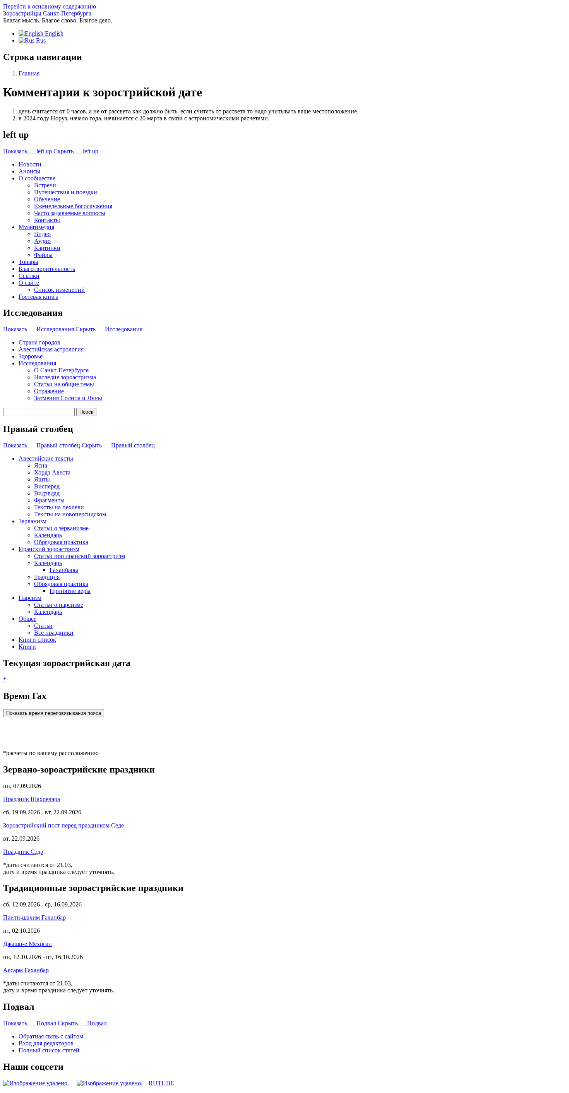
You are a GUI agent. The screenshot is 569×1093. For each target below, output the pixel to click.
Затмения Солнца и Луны (68, 398)
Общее (27, 618)
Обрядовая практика (61, 542)
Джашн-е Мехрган (27, 944)
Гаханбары (64, 570)
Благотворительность (47, 269)
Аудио (42, 241)
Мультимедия (36, 227)
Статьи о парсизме (58, 604)
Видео (42, 234)
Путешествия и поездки (65, 192)
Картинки (47, 248)
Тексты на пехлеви (59, 507)
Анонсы (29, 171)
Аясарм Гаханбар (26, 970)
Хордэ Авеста (52, 472)
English (53, 33)
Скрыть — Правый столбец (118, 445)
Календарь (48, 535)
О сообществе (37, 178)
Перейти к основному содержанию (49, 6)
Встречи (45, 185)
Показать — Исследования (38, 329)
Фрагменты (49, 500)
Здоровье (31, 356)
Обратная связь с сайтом (51, 1036)
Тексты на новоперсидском (70, 514)
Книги (27, 646)
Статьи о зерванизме (61, 528)
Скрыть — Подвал (82, 1023)
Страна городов (39, 342)
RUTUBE (161, 1083)
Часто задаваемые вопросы (69, 213)
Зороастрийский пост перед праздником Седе (63, 825)
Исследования (37, 363)
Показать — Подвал (29, 1023)
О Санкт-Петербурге (61, 370)
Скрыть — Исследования (108, 329)
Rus (40, 40)
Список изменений (59, 289)
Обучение (47, 199)
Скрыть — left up (75, 151)
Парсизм (30, 597)
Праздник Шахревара (31, 799)
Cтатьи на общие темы (64, 384)
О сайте (29, 282)
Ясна (40, 465)
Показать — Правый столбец (41, 445)
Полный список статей (49, 1050)
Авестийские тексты (46, 458)
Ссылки (29, 275)
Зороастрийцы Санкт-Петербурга (47, 13)
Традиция (47, 577)
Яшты (42, 479)
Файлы (43, 255)
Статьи (43, 625)
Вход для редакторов (46, 1043)
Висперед (47, 486)
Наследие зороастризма (65, 377)
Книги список (37, 639)
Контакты (47, 220)
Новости (30, 164)
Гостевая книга (38, 296)
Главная (29, 73)
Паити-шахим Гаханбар (34, 917)
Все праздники (54, 632)
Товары (28, 262)
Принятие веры (70, 591)
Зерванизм (32, 521)
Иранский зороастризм (49, 549)
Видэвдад (47, 493)
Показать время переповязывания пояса (53, 713)
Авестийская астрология (51, 349)
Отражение (49, 391)
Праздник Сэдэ (23, 851)
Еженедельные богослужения (73, 206)
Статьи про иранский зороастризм (79, 556)
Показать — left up (27, 151)
